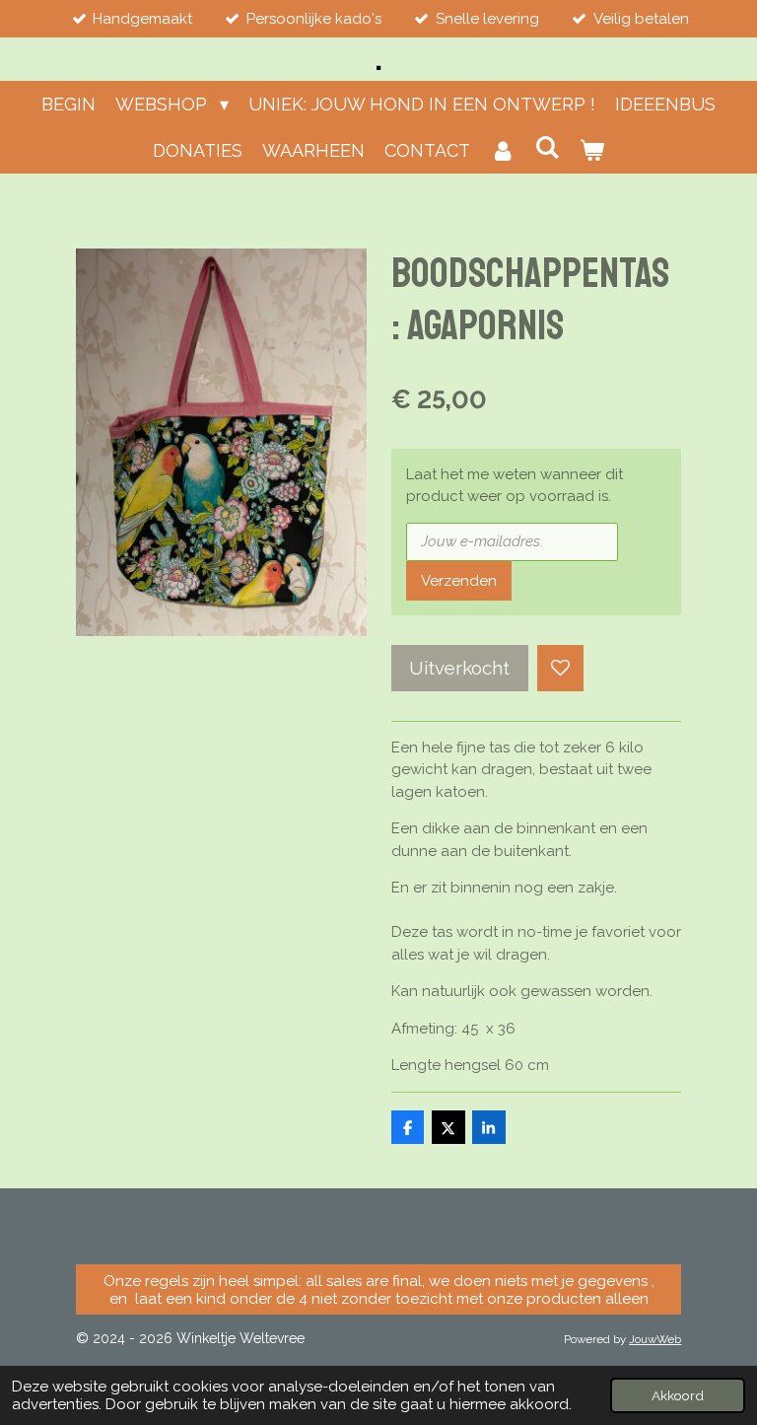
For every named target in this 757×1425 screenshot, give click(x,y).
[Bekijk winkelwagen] (592, 150)
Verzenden (459, 581)
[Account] (502, 150)
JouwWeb (655, 1339)
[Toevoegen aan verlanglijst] (560, 668)
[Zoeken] (546, 147)
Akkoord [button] (678, 1395)
